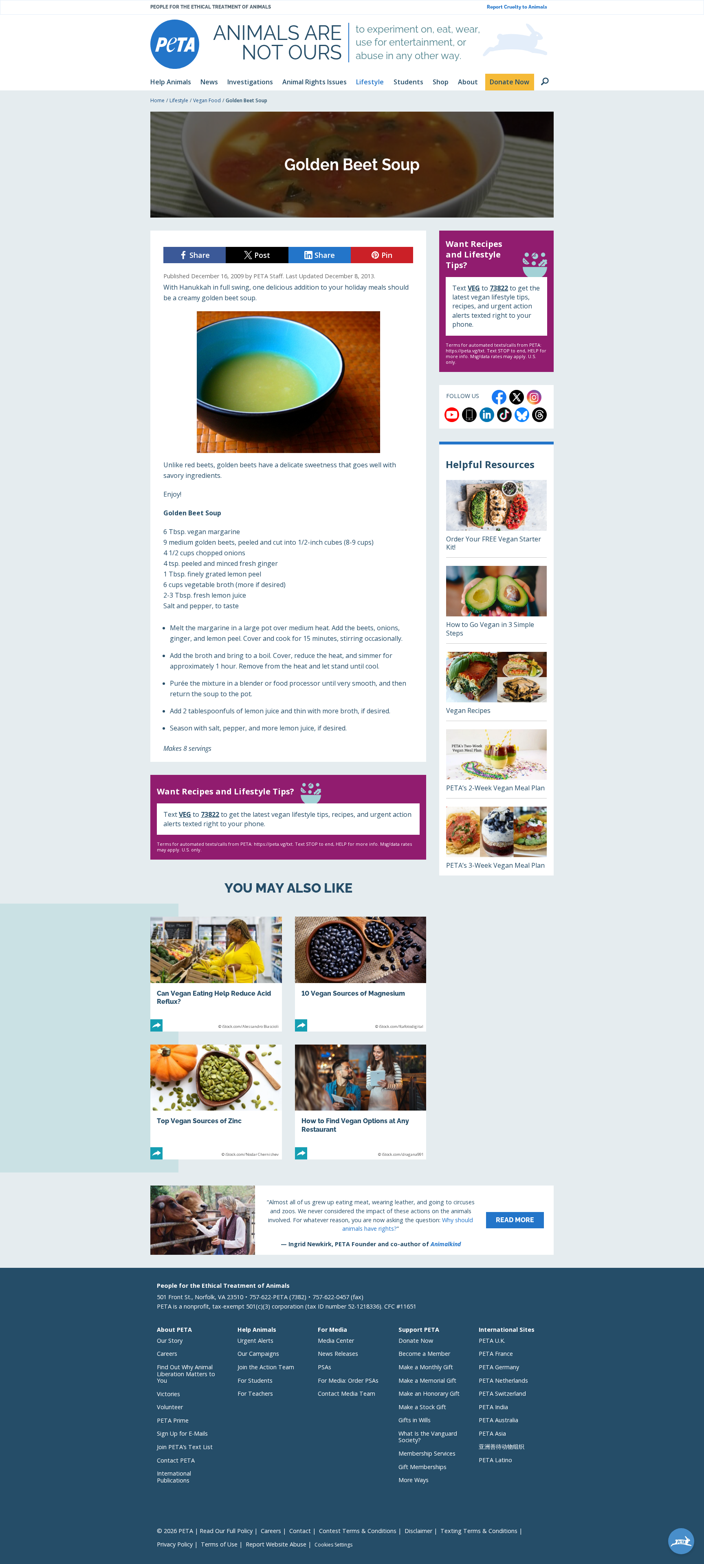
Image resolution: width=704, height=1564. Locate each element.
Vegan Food (207, 100)
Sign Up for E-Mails (182, 1433)
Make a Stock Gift (422, 1407)
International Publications (174, 1476)
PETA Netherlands (503, 1380)
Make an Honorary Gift (429, 1393)
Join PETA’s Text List (185, 1447)
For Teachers (255, 1393)
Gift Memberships (422, 1467)
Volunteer (170, 1407)
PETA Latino (495, 1460)
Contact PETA (176, 1460)
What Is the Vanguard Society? (427, 1437)
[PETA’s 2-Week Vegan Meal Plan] (496, 763)
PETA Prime (173, 1420)
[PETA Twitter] (516, 397)
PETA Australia (498, 1420)
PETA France (496, 1353)
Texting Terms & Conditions (478, 1531)
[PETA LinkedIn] (487, 414)
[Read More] (352, 1220)
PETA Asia (492, 1433)
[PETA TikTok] (504, 414)
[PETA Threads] (539, 414)
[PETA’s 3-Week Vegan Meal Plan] (496, 841)
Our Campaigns (258, 1353)
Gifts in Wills (414, 1420)
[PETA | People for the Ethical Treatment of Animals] (174, 44)
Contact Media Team (346, 1393)
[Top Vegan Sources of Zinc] (216, 1102)
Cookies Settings (333, 1545)
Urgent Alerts (255, 1340)
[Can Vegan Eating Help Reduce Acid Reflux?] (216, 974)
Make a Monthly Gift (425, 1367)
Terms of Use (219, 1544)
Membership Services (426, 1453)
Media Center (336, 1340)
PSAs (324, 1367)
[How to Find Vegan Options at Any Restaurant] (361, 1102)
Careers (167, 1353)
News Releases (338, 1353)
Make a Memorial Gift (427, 1380)
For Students (255, 1380)
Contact (300, 1531)
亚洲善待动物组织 (501, 1446)
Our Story (170, 1340)
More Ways (413, 1480)
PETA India (493, 1407)
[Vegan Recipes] (496, 686)
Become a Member (424, 1353)
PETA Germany (499, 1367)
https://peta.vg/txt (273, 844)
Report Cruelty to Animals (517, 7)
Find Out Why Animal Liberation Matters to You (186, 1373)
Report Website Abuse (276, 1544)
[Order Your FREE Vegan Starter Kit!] (496, 518)
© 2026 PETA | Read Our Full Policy (205, 1531)
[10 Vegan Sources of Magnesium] (361, 974)
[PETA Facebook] (499, 397)
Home (157, 100)
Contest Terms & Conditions (357, 1531)
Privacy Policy (175, 1544)
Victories (168, 1394)
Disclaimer (418, 1531)
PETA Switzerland (502, 1393)
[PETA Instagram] (534, 397)
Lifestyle (178, 100)
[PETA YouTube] (451, 414)
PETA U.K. (492, 1340)
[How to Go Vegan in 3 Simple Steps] (496, 604)
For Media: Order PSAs (348, 1380)
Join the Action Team (266, 1367)
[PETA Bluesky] (522, 414)
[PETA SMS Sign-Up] (469, 414)
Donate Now (415, 1340)
